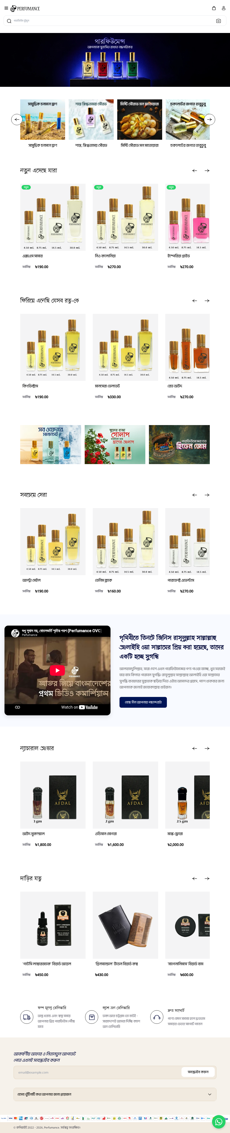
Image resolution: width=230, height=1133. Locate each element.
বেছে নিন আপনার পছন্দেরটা (143, 702)
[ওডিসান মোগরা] (125, 795)
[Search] (220, 20)
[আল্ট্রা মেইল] (53, 541)
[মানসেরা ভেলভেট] (125, 347)
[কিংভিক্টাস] (53, 347)
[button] (214, 8)
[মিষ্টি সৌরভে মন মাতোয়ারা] (139, 119)
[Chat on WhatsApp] (219, 1122)
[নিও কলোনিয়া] (125, 217)
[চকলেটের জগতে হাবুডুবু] (188, 119)
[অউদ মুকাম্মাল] (53, 795)
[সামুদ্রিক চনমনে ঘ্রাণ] (42, 119)
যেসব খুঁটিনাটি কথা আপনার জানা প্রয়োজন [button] (44, 1094)
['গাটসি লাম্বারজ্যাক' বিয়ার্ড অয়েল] (53, 925)
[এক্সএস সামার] (53, 217)
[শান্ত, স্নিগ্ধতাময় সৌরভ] (91, 119)
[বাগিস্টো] (25, 8)
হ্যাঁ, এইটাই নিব (48, 277)
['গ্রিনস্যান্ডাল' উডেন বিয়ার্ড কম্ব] (125, 925)
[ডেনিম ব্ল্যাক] (125, 541)
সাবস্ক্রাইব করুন (198, 1072)
